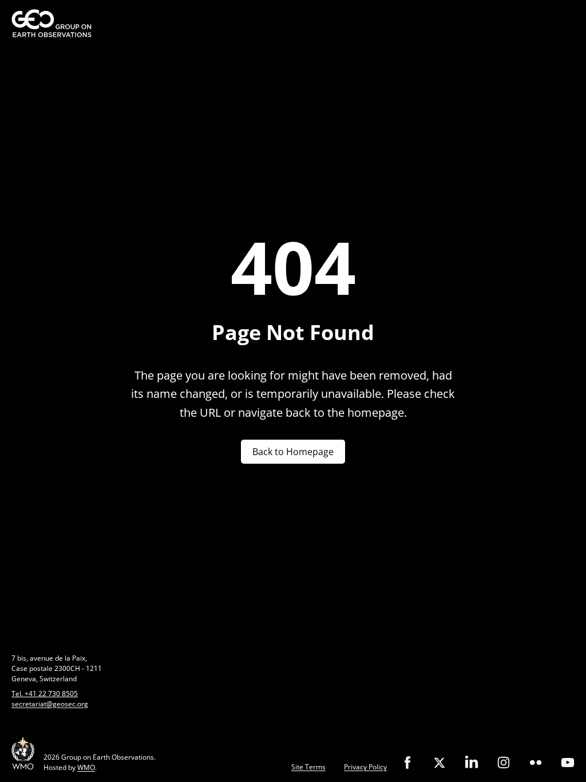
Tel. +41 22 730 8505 (44, 693)
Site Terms (308, 767)
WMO (86, 767)
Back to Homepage (293, 451)
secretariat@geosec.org (49, 704)
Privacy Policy (365, 767)
